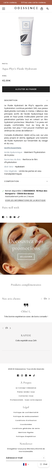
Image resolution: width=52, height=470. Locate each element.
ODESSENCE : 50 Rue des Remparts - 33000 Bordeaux (26, 192)
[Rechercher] (47, 8)
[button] (19, 217)
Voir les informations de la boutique (25, 200)
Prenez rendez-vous (26, 392)
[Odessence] (26, 8)
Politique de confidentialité (26, 412)
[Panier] (41, 8)
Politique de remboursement (26, 416)
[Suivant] (49, 298)
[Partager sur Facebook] (3, 217)
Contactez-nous (26, 396)
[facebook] (18, 375)
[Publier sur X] (7, 217)
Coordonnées (26, 424)
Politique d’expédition (26, 436)
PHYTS (5, 64)
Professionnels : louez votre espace (26, 400)
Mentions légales (26, 432)
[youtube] (30, 375)
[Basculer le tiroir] (3, 9)
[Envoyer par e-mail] (15, 217)
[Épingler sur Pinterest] (11, 217)
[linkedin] (26, 375)
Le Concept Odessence (26, 388)
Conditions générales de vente (26, 428)
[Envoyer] (43, 458)
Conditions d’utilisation (26, 420)
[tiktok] (34, 375)
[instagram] (22, 375)
